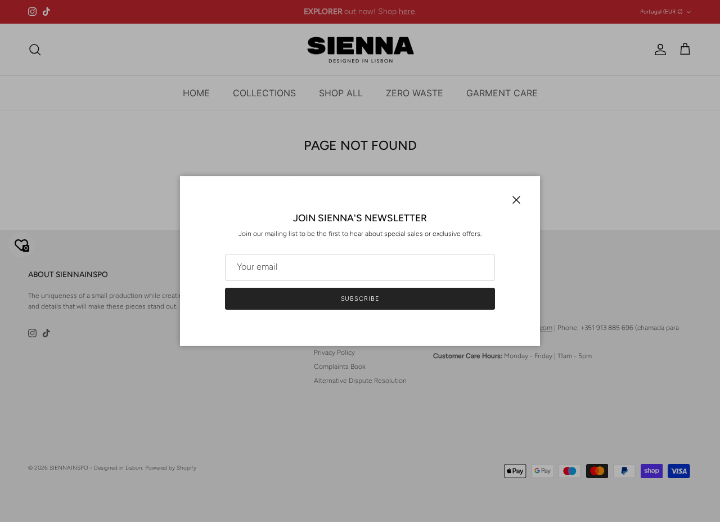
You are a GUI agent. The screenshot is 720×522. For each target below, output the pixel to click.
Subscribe (360, 298)
